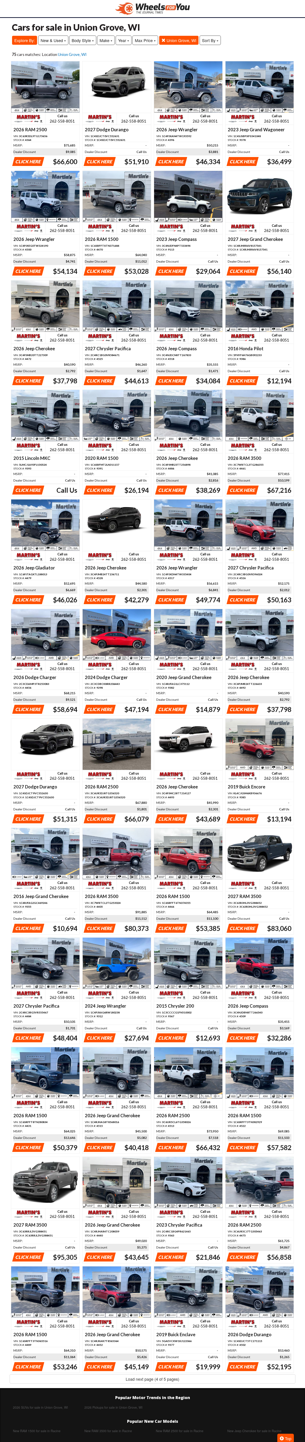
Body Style (82, 40)
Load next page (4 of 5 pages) (152, 1379)
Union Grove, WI (180, 40)
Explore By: (24, 40)
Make (105, 40)
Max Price (144, 40)
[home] (152, 8)
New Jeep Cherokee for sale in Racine (254, 1431)
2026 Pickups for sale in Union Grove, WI (113, 1407)
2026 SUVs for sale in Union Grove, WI (40, 1407)
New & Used (52, 40)
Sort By (209, 40)
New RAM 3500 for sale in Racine (108, 1431)
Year (122, 40)
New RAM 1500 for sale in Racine (37, 1431)
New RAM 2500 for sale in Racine (179, 1431)
